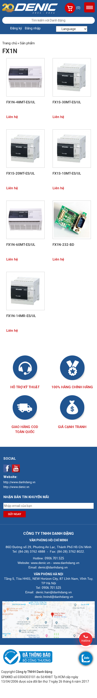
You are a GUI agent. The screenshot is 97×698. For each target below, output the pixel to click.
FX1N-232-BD (63, 245)
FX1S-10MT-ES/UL (67, 173)
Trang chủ (9, 43)
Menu (89, 7)
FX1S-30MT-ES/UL (67, 102)
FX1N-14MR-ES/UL (21, 316)
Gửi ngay (14, 514)
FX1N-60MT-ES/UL (20, 245)
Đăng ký (16, 28)
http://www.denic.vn (16, 487)
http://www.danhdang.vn (19, 482)
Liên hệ (12, 117)
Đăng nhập (33, 28)
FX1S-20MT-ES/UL (20, 173)
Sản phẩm (27, 43)
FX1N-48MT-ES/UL (20, 102)
